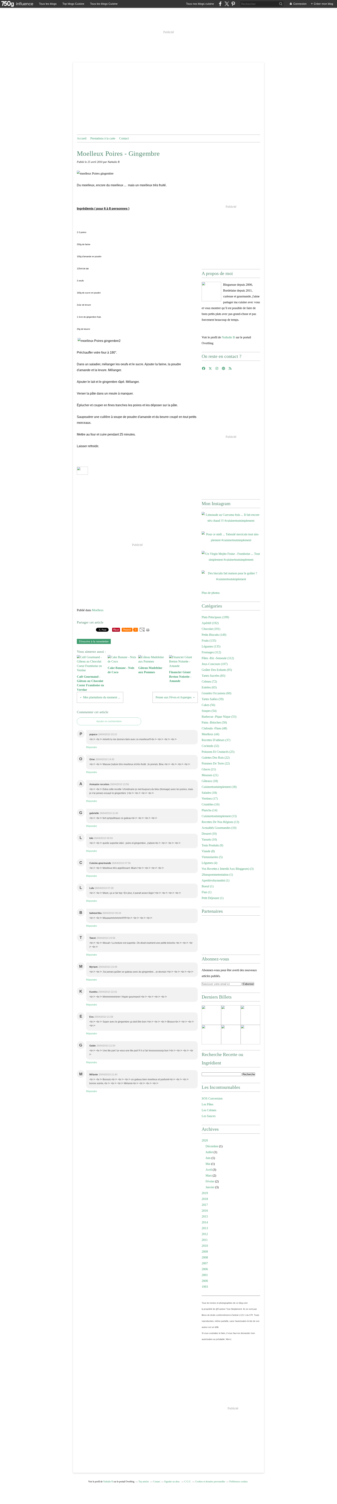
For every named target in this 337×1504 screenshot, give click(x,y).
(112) (211, 652)
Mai (208, 1163)
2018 (205, 1199)
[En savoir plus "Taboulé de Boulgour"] (231, 1015)
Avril (209, 1169)
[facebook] (220, 4)
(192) (210, 623)
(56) (208, 705)
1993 (205, 1286)
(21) (209, 769)
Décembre (212, 1146)
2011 (205, 1240)
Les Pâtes (207, 1104)
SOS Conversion (212, 1098)
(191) (211, 629)
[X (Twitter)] (226, 4)
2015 (205, 1216)
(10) (219, 827)
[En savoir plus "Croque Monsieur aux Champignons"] (211, 1034)
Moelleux (98, 610)
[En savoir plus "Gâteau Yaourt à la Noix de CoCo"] (250, 1034)
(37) (216, 740)
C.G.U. (187, 1481)
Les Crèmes (209, 1110)
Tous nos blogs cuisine (200, 3)
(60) (216, 693)
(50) (214, 722)
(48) (214, 728)
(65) (209, 687)
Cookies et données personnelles (210, 1481)
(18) (210, 781)
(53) (219, 716)
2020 (205, 1140)
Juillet (209, 1152)
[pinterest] (233, 4)
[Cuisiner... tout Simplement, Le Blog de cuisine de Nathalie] (211, 291)
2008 (205, 1257)
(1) (217, 874)
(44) (210, 734)
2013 (205, 1228)
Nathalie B (228, 337)
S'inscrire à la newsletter (94, 641)
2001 (205, 1275)
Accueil (81, 138)
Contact (124, 138)
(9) (212, 845)
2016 (205, 1210)
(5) (212, 857)
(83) (213, 675)
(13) (219, 816)
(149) (214, 634)
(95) (217, 669)
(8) (208, 851)
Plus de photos (211, 592)
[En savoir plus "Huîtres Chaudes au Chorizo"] (211, 1015)
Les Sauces (209, 1116)
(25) (218, 751)
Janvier (210, 1187)
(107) (215, 664)
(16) (210, 804)
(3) (228, 868)
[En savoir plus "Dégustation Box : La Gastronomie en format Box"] (231, 1034)
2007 (205, 1263)
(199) (215, 617)
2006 (205, 1269)
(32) (210, 746)
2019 (205, 1193)
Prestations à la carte (102, 138)
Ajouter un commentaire (109, 721)
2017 (205, 1204)
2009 (205, 1251)
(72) (209, 681)
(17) (210, 798)
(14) (209, 810)
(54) (209, 710)
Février (210, 1181)
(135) (209, 640)
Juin (208, 1158)
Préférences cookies (238, 1481)
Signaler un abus (172, 1481)
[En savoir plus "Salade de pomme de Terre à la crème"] (250, 1015)
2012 (205, 1234)
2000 (205, 1280)
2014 (205, 1222)
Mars (209, 1175)
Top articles (143, 1481)
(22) (216, 757)
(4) (209, 863)
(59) (212, 699)
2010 (205, 1245)
